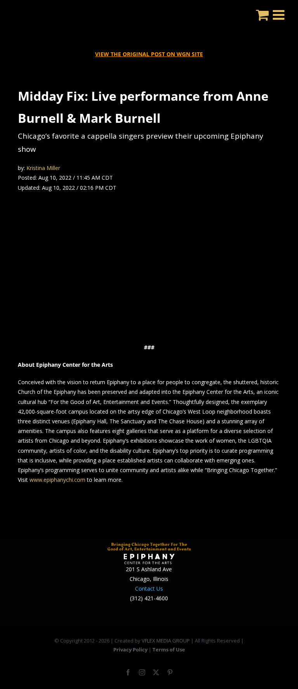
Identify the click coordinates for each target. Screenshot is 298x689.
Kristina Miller (43, 168)
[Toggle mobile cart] (262, 14)
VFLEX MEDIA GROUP (166, 640)
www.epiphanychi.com (57, 479)
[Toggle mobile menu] (279, 14)
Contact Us (149, 588)
